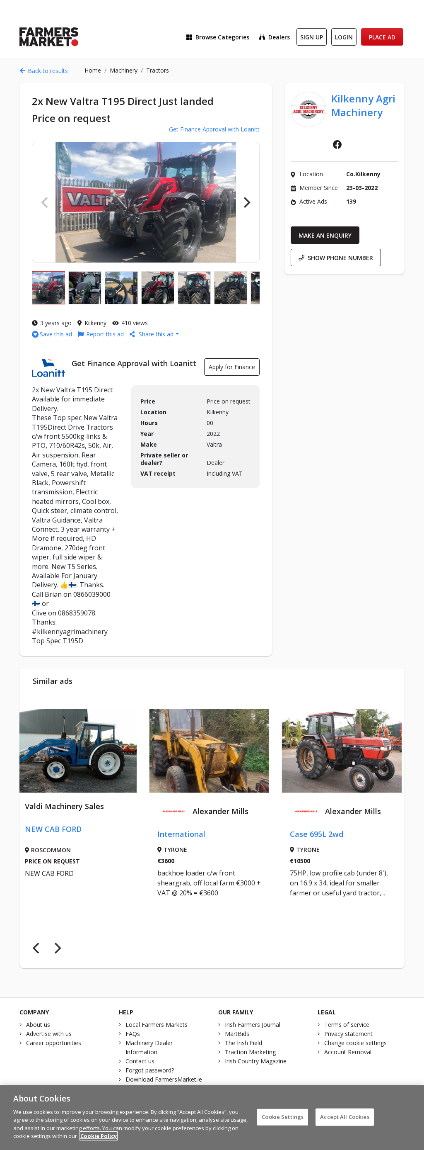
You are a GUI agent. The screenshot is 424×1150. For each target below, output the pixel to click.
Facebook (337, 145)
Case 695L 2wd (193, 834)
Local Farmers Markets (156, 1024)
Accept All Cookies (344, 1117)
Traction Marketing (250, 1052)
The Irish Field (243, 1043)
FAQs (132, 1034)
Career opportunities (53, 1043)
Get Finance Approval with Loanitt (214, 129)
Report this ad (105, 334)
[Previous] (37, 948)
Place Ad (382, 37)
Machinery (123, 70)
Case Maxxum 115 (332, 834)
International (58, 834)
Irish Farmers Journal (252, 1024)
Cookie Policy (98, 1136)
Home (92, 70)
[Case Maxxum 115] (351, 751)
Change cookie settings (355, 1043)
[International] (86, 751)
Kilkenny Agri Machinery (363, 105)
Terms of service (346, 1024)
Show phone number (340, 258)
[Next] (246, 202)
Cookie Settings (283, 1117)
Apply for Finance (232, 367)
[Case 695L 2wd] (218, 751)
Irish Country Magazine (256, 1061)
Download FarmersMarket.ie (163, 1079)
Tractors (157, 70)
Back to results (48, 71)
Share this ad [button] (156, 334)
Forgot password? (149, 1070)
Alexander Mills (97, 811)
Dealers (279, 37)
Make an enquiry (325, 235)
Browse (222, 37)
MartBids (237, 1034)
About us (38, 1024)
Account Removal (347, 1052)
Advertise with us (49, 1034)
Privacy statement (348, 1034)
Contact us (139, 1061)
